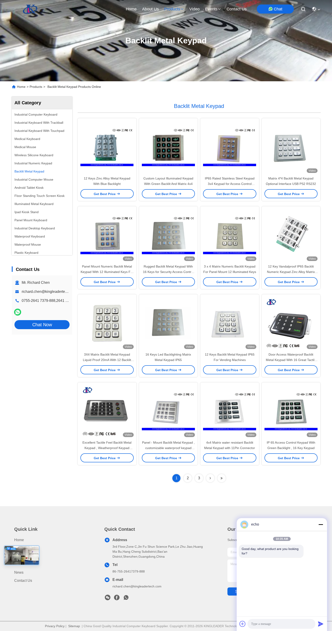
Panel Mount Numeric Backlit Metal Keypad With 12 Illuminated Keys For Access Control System (107, 272)
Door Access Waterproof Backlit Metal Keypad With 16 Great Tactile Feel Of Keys (291, 360)
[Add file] (242, 624)
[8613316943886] (126, 599)
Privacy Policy (55, 626)
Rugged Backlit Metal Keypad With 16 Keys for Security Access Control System (168, 272)
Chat (278, 9)
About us (21, 556)
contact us (237, 9)
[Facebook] (117, 599)
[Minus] (320, 524)
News (18, 572)
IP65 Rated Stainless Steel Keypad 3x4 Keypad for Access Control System (230, 184)
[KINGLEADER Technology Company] (30, 9)
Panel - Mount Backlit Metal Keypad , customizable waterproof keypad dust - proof (168, 448)
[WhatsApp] (18, 312)
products (172, 9)
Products (36, 86)
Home (131, 9)
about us (150, 9)
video (194, 9)
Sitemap (74, 626)
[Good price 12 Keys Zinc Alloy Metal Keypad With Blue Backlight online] (107, 147)
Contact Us (23, 580)
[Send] (320, 624)
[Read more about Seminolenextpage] (210, 478)
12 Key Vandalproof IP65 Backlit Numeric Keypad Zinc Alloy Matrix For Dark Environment (291, 272)
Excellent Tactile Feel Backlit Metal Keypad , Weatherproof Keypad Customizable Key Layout (106, 448)
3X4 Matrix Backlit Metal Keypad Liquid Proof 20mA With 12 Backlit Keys (107, 360)
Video (19, 564)
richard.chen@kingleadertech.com (49, 291)
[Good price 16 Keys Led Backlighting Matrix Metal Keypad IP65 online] (168, 323)
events (211, 9)
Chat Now (42, 324)
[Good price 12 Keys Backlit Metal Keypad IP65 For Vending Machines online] (229, 323)
